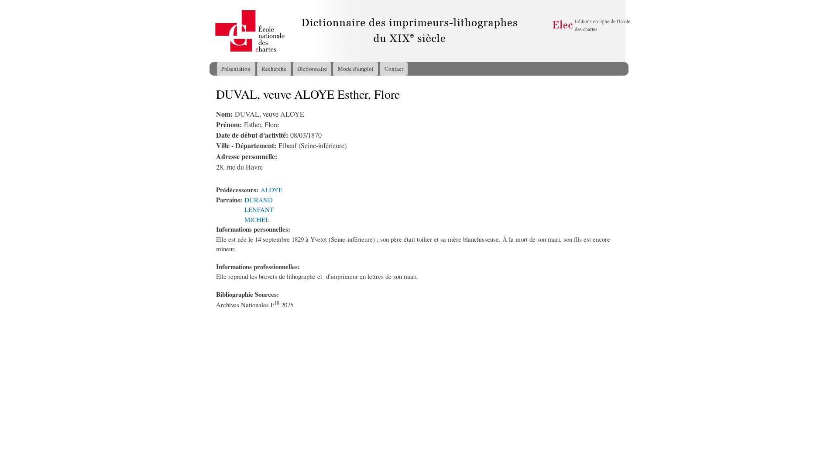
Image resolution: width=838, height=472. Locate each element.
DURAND (258, 199)
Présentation (236, 69)
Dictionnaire (312, 69)
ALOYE (271, 189)
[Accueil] (218, 31)
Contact (394, 69)
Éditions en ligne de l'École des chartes (602, 24)
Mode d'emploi (356, 69)
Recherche (273, 69)
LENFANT (259, 209)
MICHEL (256, 219)
